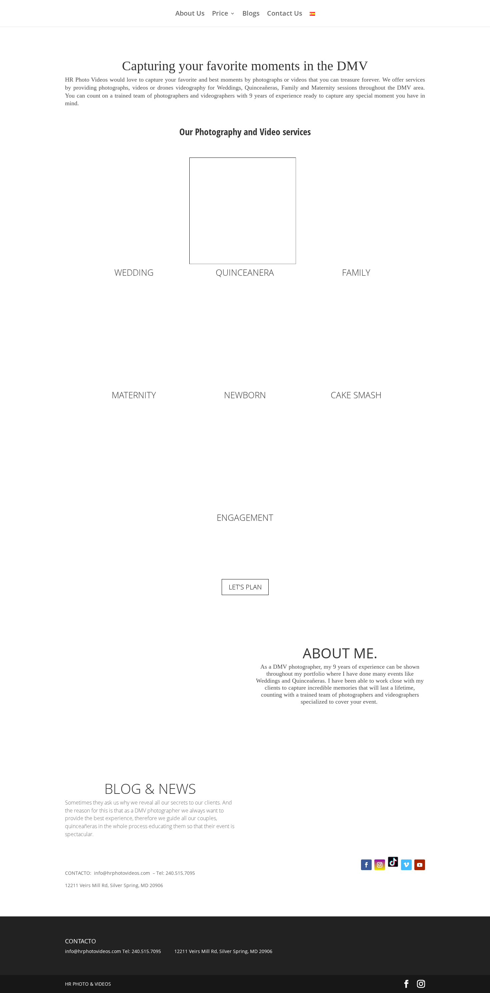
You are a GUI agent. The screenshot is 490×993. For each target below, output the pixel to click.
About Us (190, 14)
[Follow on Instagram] (379, 864)
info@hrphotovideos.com (93, 951)
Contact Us (284, 14)
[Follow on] (393, 861)
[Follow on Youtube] (419, 864)
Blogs (251, 14)
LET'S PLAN (245, 586)
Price (220, 14)
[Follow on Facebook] (366, 864)
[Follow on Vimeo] (406, 864)
